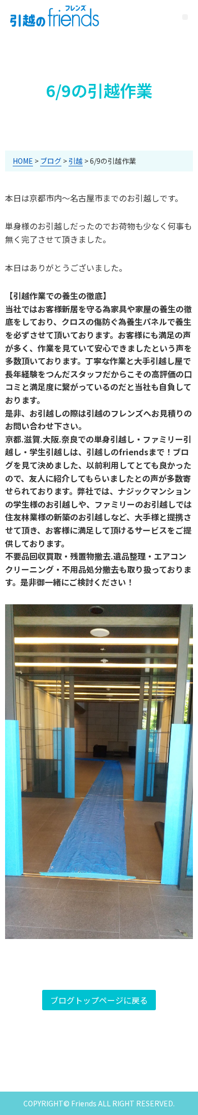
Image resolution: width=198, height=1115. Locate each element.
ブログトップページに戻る (99, 1000)
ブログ (50, 161)
